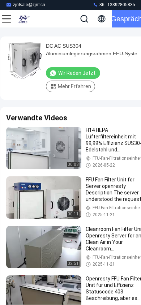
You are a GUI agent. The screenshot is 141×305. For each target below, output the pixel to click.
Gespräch (126, 19)
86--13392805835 (116, 4)
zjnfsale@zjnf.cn (29, 4)
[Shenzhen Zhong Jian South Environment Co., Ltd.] (30, 18)
